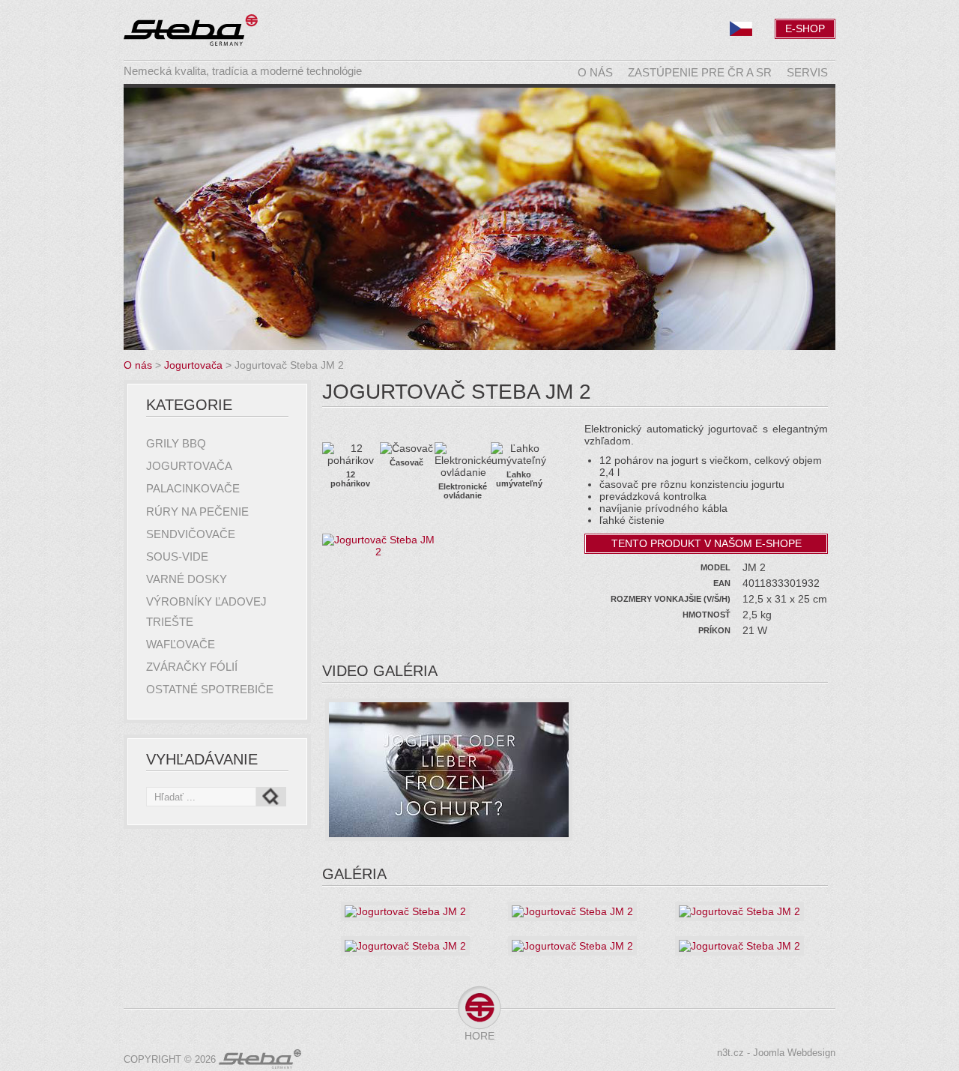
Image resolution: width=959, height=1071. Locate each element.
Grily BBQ (176, 443)
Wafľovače (180, 644)
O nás (595, 72)
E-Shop (805, 28)
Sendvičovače (190, 534)
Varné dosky (186, 579)
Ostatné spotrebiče (209, 689)
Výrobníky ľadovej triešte (206, 611)
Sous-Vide (177, 556)
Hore (479, 1036)
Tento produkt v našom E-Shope (706, 543)
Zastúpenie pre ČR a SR (700, 72)
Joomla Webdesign (794, 1053)
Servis (807, 72)
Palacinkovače (193, 488)
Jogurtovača (189, 465)
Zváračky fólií (192, 666)
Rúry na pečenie (197, 511)
